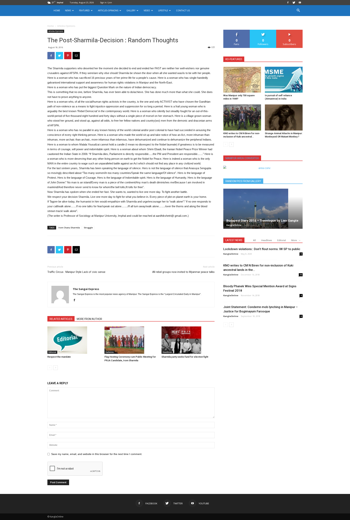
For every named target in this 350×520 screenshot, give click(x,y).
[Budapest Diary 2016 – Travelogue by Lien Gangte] (263, 209)
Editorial (52, 352)
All (254, 240)
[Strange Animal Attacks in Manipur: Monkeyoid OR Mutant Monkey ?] (284, 117)
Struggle (88, 227)
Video (147, 10)
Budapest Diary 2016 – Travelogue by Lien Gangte (262, 220)
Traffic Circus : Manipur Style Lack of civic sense (76, 272)
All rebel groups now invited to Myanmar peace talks (183, 272)
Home (57, 10)
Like (237, 31)
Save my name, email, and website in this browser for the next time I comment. (96, 454)
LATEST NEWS (233, 240)
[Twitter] (294, 2)
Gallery (131, 10)
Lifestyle (163, 10)
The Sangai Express (86, 289)
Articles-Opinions (108, 10)
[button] (298, 11)
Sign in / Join (106, 2)
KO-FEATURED (233, 59)
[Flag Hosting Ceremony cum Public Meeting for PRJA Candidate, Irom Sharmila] (131, 340)
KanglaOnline (233, 225)
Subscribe (289, 31)
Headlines (167, 352)
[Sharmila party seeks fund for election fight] (188, 340)
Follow (263, 31)
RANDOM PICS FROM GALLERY (243, 181)
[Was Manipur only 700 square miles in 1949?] (242, 80)
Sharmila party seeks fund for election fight (185, 356)
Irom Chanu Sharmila (69, 227)
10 (301, 274)
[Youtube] (300, 2)
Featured (84, 10)
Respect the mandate (59, 356)
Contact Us (183, 10)
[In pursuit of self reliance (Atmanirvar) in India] (284, 80)
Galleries (110, 352)
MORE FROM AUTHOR (89, 319)
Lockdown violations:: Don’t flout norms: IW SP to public (261, 249)
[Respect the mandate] (74, 340)
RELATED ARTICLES (61, 319)
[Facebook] (288, 2)
